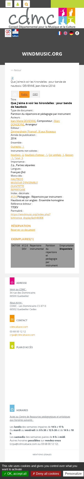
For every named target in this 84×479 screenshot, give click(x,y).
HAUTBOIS (17, 179)
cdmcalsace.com (19, 326)
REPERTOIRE (18, 189)
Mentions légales (42, 454)
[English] (65, 33)
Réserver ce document (23, 229)
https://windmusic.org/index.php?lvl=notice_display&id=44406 (30, 216)
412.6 (14, 196)
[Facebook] (77, 33)
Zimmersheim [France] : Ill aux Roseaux (33, 131)
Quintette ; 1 (17, 146)
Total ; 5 (18, 158)
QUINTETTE (17, 186)
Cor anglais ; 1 (56, 155)
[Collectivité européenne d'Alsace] (8, 33)
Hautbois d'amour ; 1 (36, 155)
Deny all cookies (47, 473)
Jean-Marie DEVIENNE (23, 121)
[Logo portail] (42, 18)
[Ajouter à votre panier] (14, 94)
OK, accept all (16, 473)
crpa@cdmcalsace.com (22, 334)
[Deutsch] (71, 33)
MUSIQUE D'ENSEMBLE (24, 182)
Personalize (73, 473)
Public (24, 94)
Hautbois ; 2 (17, 155)
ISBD (35, 94)
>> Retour (16, 70)
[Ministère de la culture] (15, 33)
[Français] (60, 33)
